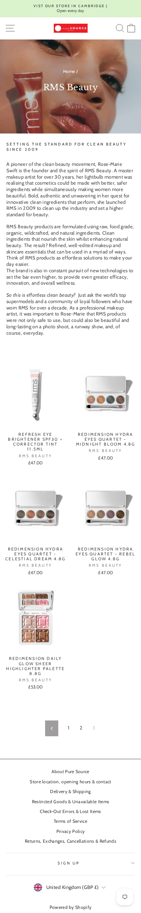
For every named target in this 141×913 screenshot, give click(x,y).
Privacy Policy (70, 831)
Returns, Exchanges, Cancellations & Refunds (70, 841)
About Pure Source (70, 771)
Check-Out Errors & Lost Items (70, 811)
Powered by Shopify (71, 907)
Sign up (69, 863)
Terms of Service (70, 821)
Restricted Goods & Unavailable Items (70, 801)
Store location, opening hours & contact (70, 781)
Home (69, 71)
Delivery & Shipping (70, 791)
